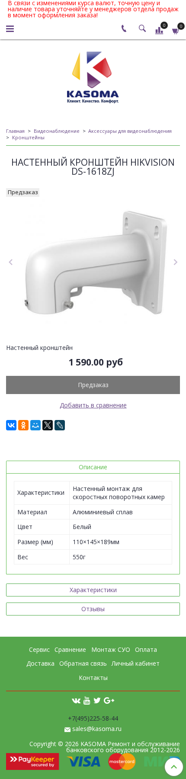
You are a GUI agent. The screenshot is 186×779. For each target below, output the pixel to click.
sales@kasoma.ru (97, 729)
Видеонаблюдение (57, 131)
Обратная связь (83, 663)
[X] (47, 425)
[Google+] (109, 700)
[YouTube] (86, 700)
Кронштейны (28, 137)
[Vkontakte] (76, 700)
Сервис (39, 649)
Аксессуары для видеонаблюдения (130, 131)
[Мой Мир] (35, 425)
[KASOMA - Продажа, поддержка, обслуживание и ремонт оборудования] (93, 75)
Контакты (93, 677)
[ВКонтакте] (11, 425)
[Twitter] (97, 700)
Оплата (146, 649)
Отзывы (93, 609)
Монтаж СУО (110, 649)
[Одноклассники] (23, 425)
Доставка (40, 663)
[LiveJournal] (60, 425)
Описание (93, 467)
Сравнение (70, 649)
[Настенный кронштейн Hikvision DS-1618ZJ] (93, 263)
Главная (15, 131)
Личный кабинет (136, 663)
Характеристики (93, 590)
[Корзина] (176, 30)
